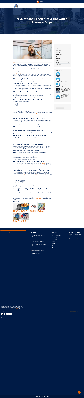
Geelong (36, 174)
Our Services (51, 5)
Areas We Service (59, 5)
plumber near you (38, 198)
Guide (57, 108)
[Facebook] (2, 314)
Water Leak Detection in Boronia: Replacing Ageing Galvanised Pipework (65, 73)
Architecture (58, 48)
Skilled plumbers (59, 64)
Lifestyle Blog (58, 60)
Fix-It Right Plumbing (17, 73)
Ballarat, (4, 309)
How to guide (58, 58)
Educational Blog (34, 24)
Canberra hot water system (41, 113)
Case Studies (58, 52)
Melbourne (43, 163)
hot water (32, 66)
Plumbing (57, 62)
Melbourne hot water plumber (31, 113)
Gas (56, 56)
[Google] (9, 314)
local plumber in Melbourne (26, 174)
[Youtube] (11, 314)
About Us (45, 5)
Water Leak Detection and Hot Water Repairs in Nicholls (65, 84)
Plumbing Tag (61, 108)
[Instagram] (4, 314)
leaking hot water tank (21, 122)
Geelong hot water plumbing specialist (19, 114)
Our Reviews (39, 5)
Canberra (33, 174)
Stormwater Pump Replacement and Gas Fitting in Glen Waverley (65, 79)
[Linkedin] (7, 314)
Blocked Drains (58, 50)
